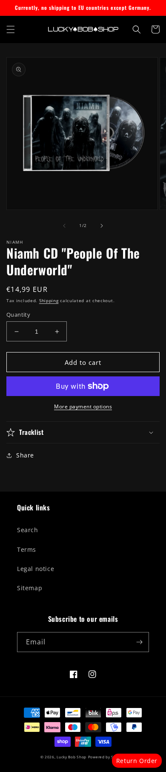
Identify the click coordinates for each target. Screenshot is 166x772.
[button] (10, 29)
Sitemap (29, 588)
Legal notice (35, 569)
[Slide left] (64, 225)
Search (27, 530)
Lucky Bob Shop (71, 757)
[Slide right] (101, 225)
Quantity (18, 314)
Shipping (49, 300)
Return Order (136, 761)
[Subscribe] (139, 642)
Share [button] (25, 455)
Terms (26, 549)
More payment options (83, 406)
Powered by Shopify (107, 757)
